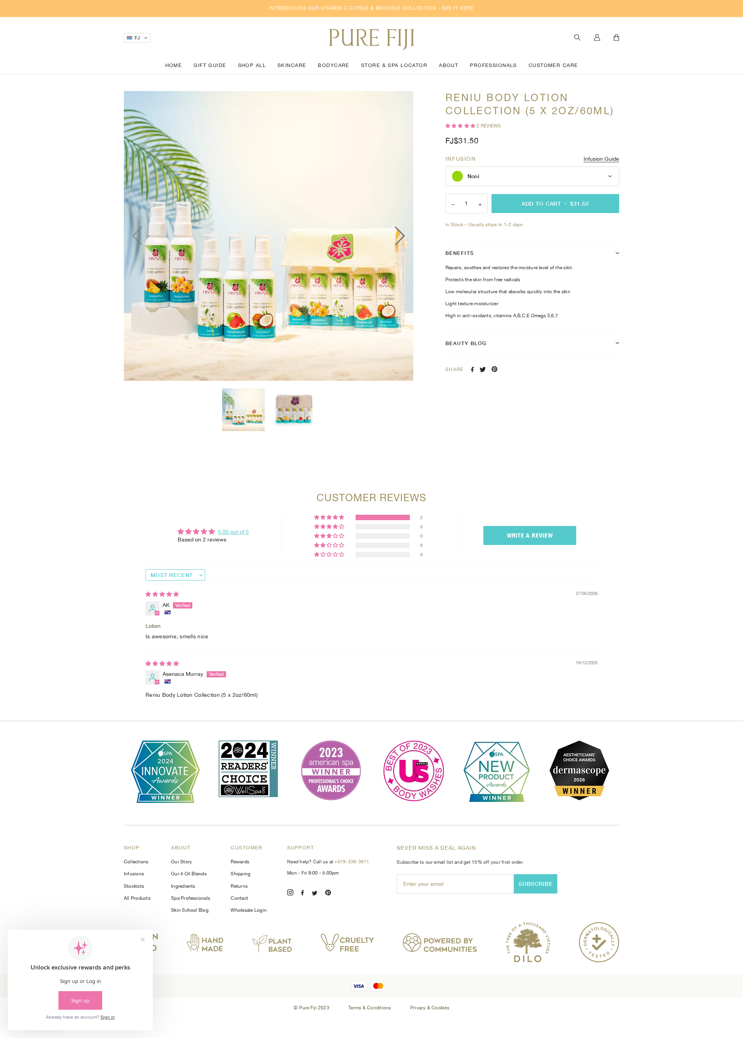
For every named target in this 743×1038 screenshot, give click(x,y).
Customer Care (553, 65)
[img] (162, 594)
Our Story (181, 861)
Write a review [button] (530, 535)
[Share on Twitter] (482, 369)
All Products (137, 898)
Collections (136, 861)
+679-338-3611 (351, 861)
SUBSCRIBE (536, 883)
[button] (461, 126)
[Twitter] (314, 893)
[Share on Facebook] (472, 369)
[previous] (139, 235)
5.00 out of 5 (233, 532)
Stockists (134, 886)
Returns (239, 886)
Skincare (291, 65)
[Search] (577, 37)
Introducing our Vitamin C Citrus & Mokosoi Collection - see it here (371, 8)
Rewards (240, 861)
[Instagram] (290, 893)
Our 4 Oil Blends (189, 873)
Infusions (134, 873)
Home (173, 65)
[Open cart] (616, 38)
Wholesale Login (249, 910)
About (448, 65)
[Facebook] (302, 893)
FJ (137, 38)
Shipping (240, 873)
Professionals (493, 65)
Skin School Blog (190, 910)
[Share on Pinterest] (494, 369)
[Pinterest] (328, 893)
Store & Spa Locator (394, 65)
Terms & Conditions (370, 1008)
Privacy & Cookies (429, 1008)
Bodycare (333, 65)
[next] (397, 235)
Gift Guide (209, 65)
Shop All (252, 65)
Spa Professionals (190, 898)
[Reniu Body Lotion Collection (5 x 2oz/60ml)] (243, 409)
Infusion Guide (601, 159)
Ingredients (183, 886)
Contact (239, 898)
